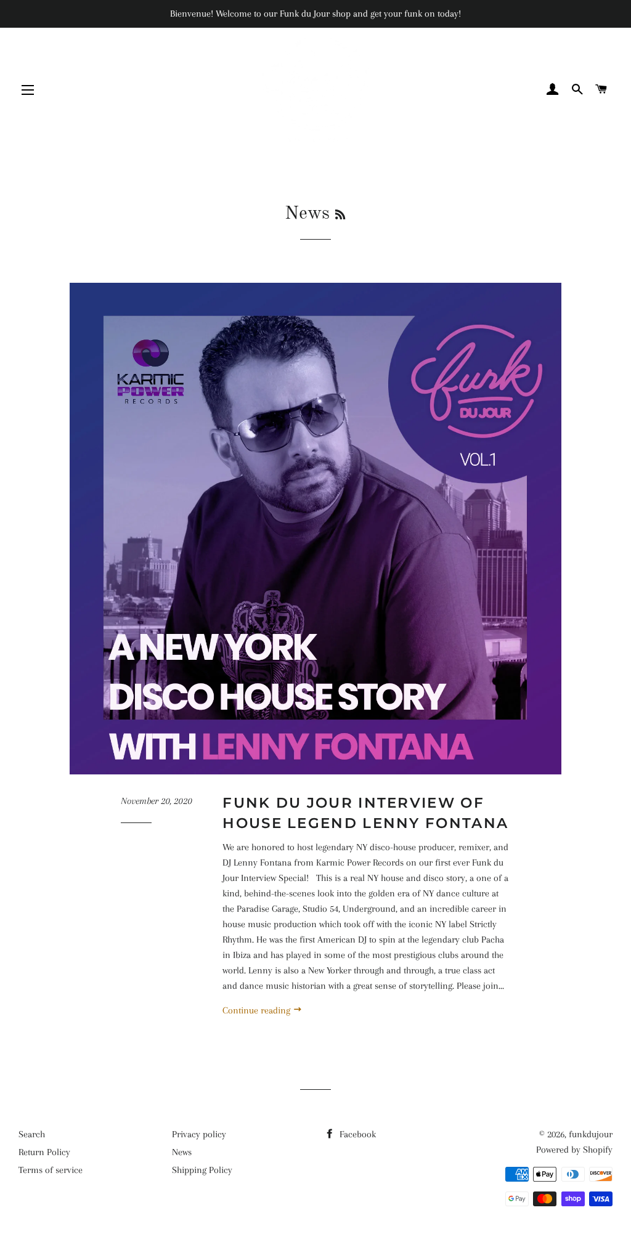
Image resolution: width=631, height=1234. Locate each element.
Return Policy (44, 1152)
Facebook (356, 1134)
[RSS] (340, 215)
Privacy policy (199, 1134)
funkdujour (591, 1134)
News (182, 1152)
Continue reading (257, 1010)
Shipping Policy (202, 1169)
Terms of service (50, 1169)
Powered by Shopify (574, 1149)
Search (31, 1134)
